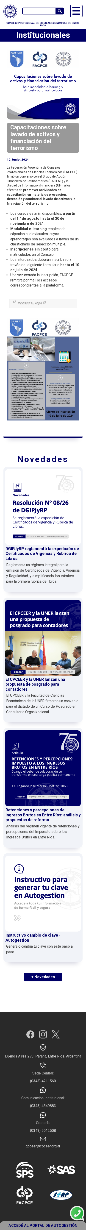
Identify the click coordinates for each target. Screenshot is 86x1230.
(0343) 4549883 (43, 1106)
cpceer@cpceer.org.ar (43, 1146)
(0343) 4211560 (43, 1081)
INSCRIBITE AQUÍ (30, 303)
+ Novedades (43, 976)
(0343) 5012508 (43, 1130)
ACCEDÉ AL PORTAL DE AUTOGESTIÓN (42, 1225)
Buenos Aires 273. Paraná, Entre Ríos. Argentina (43, 1056)
